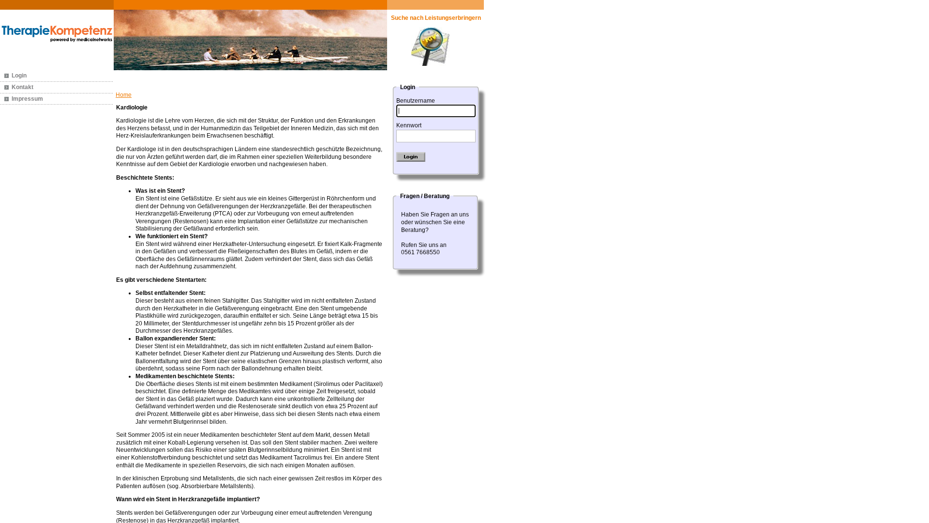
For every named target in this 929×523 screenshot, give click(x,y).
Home (124, 95)
